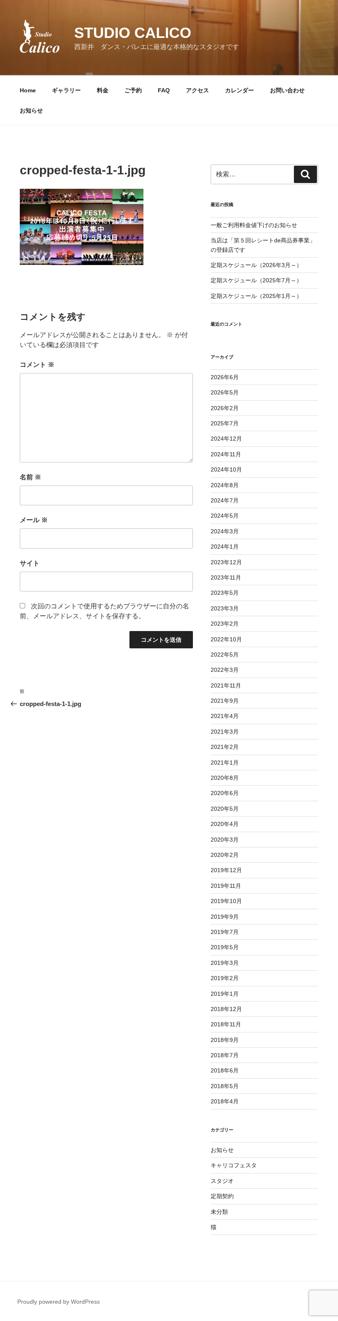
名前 (30, 477)
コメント (37, 364)
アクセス (197, 90)
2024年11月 (226, 454)
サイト (30, 563)
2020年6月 (225, 793)
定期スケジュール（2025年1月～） (256, 296)
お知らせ (31, 110)
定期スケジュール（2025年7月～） (256, 280)
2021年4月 (225, 716)
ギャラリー (66, 90)
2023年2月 (225, 623)
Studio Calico (132, 32)
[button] (39, 36)
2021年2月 (225, 747)
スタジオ (222, 1181)
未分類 (219, 1211)
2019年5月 (225, 947)
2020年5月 (225, 808)
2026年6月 (225, 377)
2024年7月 (225, 500)
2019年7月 (225, 932)
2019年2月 (225, 978)
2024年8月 (225, 485)
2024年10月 (226, 469)
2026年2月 (225, 408)
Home (28, 90)
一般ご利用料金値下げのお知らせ (254, 225)
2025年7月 (225, 423)
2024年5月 (225, 515)
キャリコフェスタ (234, 1165)
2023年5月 (225, 592)
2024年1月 (225, 546)
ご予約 (133, 90)
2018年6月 (225, 1070)
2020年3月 (225, 839)
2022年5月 (225, 654)
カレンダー (239, 90)
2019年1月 (225, 993)
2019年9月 (225, 916)
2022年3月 (225, 669)
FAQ (164, 90)
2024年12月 (226, 438)
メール (34, 519)
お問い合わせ (287, 90)
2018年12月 (226, 1009)
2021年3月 (225, 731)
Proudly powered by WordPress (58, 1301)
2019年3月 (225, 963)
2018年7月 (225, 1055)
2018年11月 (226, 1024)
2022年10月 (226, 639)
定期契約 (222, 1196)
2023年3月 (225, 608)
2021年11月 (226, 685)
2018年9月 (225, 1040)
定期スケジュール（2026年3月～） (256, 265)
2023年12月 (226, 562)
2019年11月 (226, 885)
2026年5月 (225, 392)
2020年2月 (225, 855)
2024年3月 (225, 531)
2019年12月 (226, 870)
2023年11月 (226, 577)
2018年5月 (225, 1086)
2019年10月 (226, 901)
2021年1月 (225, 762)
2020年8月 (225, 777)
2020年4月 (225, 824)
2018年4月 (225, 1101)
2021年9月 (225, 700)
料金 (102, 90)
